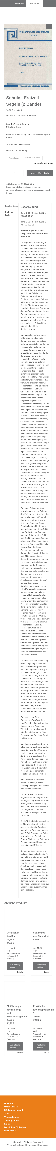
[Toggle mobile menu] (50, 11)
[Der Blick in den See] (14, 918)
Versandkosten (28, 115)
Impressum (31, 1145)
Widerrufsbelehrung (16, 1145)
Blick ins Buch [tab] (8, 213)
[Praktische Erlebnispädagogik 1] (41, 991)
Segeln (27, 190)
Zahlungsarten (11, 1120)
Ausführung (14, 158)
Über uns (8, 1103)
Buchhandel (10, 1131)
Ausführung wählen (15, 965)
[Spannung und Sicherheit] (41, 918)
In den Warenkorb (40, 173)
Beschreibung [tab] (10, 206)
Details (20, 972)
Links (7, 1124)
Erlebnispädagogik (25, 187)
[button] (49, 26)
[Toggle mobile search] (45, 11)
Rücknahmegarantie (14, 1110)
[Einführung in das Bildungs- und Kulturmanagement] (14, 991)
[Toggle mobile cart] (40, 11)
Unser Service (11, 1107)
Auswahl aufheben (43, 163)
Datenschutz (44, 1145)
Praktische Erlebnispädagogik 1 (43, 1009)
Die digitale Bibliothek (15, 1127)
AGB (6, 1113)
